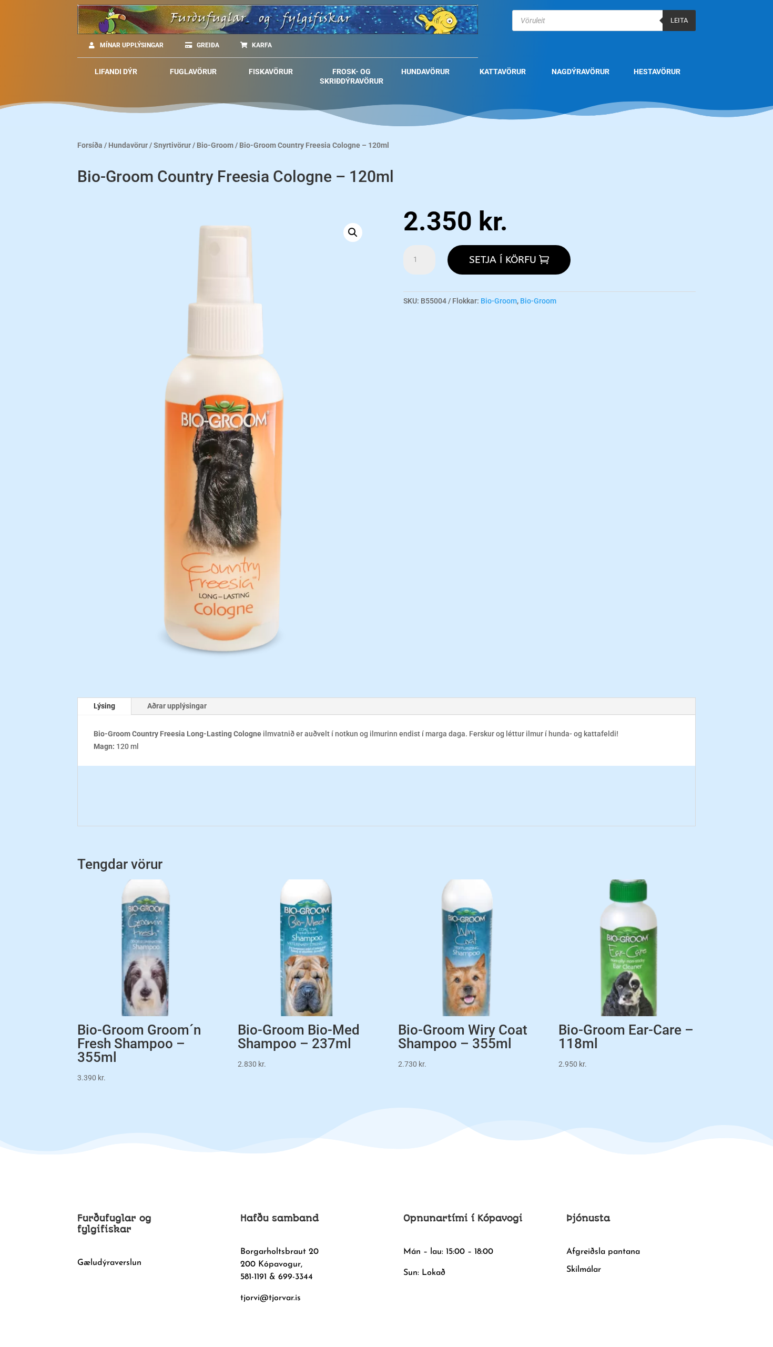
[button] (352, 232)
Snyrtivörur (172, 145)
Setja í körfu (502, 260)
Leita (679, 20)
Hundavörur (128, 145)
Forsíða (90, 145)
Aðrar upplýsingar (177, 706)
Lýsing (104, 706)
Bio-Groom (215, 145)
